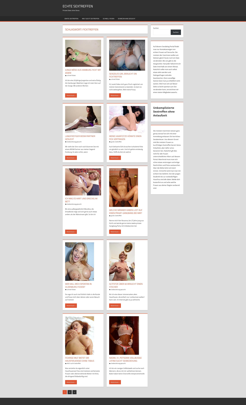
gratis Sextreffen (71, 18)
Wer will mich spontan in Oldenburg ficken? (78, 285)
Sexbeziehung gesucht (126, 18)
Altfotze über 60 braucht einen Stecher (126, 285)
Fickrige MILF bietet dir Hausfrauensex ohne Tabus (79, 359)
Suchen (156, 28)
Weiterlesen (70, 95)
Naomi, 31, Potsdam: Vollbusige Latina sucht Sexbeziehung (125, 359)
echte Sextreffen (78, 6)
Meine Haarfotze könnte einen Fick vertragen (125, 137)
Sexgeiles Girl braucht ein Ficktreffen (123, 75)
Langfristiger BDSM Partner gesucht (80, 137)
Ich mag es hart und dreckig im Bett (81, 200)
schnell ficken (108, 18)
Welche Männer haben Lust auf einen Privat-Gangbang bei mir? (125, 211)
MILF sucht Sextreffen (90, 18)
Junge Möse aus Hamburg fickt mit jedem (83, 71)
